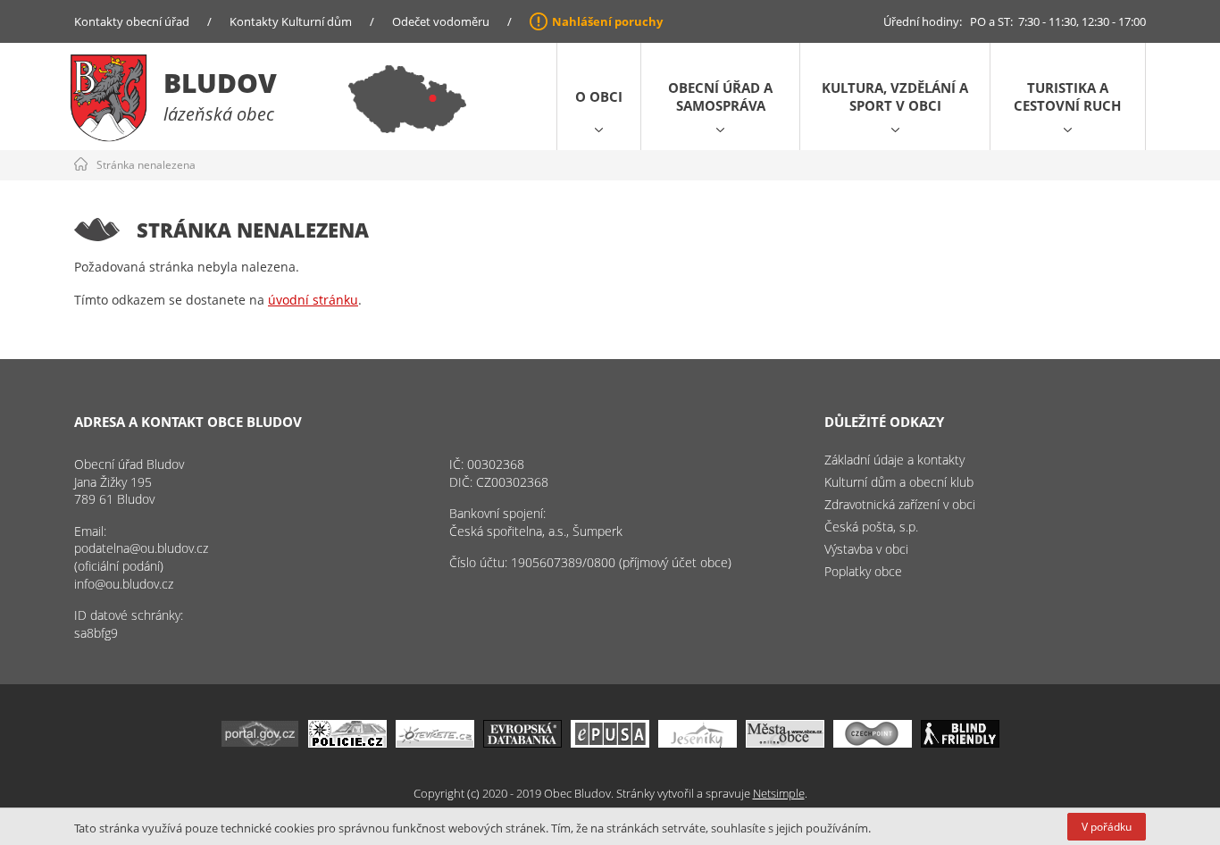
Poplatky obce (863, 571)
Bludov (220, 82)
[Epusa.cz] (610, 742)
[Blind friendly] (960, 742)
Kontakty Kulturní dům (291, 21)
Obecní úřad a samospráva (720, 96)
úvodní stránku (313, 299)
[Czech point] (872, 742)
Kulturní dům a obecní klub (898, 481)
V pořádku (1107, 826)
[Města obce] (785, 742)
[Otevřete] (435, 742)
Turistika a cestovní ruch (1067, 96)
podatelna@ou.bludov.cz (141, 548)
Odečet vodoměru (440, 21)
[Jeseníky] (697, 742)
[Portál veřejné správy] (260, 742)
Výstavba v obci (866, 548)
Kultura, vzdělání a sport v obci (895, 96)
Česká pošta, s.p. (871, 526)
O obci (599, 96)
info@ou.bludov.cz (123, 583)
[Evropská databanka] (522, 742)
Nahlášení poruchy (607, 21)
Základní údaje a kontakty (894, 459)
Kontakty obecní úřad (131, 21)
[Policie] (347, 742)
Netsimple (779, 793)
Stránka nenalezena (146, 164)
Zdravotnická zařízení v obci (899, 504)
